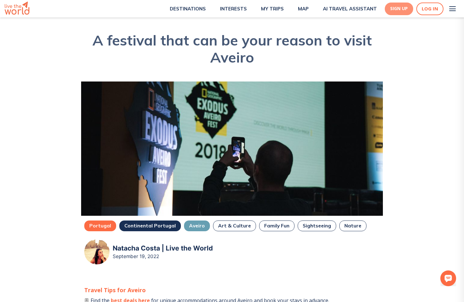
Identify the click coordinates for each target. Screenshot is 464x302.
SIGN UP (399, 8)
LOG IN (430, 8)
